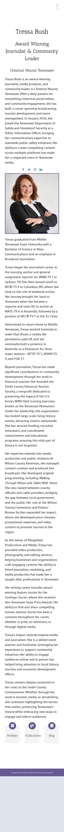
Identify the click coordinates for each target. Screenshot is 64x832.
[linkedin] (41, 169)
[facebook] (23, 169)
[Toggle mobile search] (57, 8)
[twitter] (29, 169)
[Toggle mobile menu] (57, 5)
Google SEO (50, 772)
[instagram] (35, 169)
